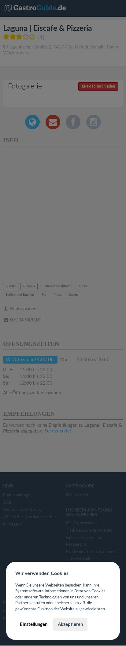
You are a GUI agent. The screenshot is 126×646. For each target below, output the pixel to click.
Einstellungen (33, 624)
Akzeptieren (70, 624)
